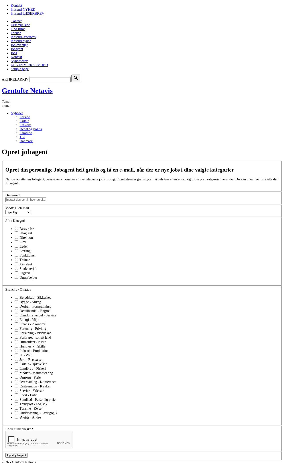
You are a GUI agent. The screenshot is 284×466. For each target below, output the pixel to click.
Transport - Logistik (33, 404)
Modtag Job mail (17, 208)
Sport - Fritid (28, 395)
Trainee (24, 260)
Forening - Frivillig (32, 328)
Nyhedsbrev (19, 61)
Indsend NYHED (23, 9)
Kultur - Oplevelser (33, 364)
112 (22, 137)
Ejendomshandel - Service (37, 315)
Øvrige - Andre (30, 417)
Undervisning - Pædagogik (38, 413)
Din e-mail (12, 195)
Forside (16, 33)
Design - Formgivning (35, 306)
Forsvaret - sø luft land (35, 337)
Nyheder (17, 113)
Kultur (24, 121)
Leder (23, 246)
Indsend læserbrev (23, 37)
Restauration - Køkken (35, 386)
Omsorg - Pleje (30, 377)
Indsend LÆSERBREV (27, 13)
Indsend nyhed (21, 41)
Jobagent (17, 49)
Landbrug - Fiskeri (32, 368)
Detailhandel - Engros (34, 311)
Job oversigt (19, 45)
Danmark (26, 141)
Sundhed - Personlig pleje (37, 399)
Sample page (20, 69)
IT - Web (25, 355)
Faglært (24, 273)
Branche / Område (18, 289)
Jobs (14, 53)
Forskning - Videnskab (35, 333)
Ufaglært (25, 233)
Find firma (18, 29)
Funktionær (27, 255)
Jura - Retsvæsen (31, 359)
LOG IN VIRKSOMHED (29, 65)
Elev (22, 242)
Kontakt (16, 5)
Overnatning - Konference (37, 382)
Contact (16, 21)
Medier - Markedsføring (36, 373)
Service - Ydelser (31, 391)
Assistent (25, 264)
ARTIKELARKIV (15, 79)
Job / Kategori (15, 221)
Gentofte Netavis (27, 91)
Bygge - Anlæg (30, 302)
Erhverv (25, 125)
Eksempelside (20, 25)
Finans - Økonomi (32, 324)
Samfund (26, 133)
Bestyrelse (26, 229)
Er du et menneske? (19, 429)
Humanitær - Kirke (32, 342)
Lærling (25, 251)
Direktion (26, 237)
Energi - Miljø (29, 320)
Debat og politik (31, 129)
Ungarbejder (28, 277)
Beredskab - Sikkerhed (35, 297)
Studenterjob (28, 269)
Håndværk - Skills (32, 346)
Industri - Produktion (34, 351)
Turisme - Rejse (30, 408)
